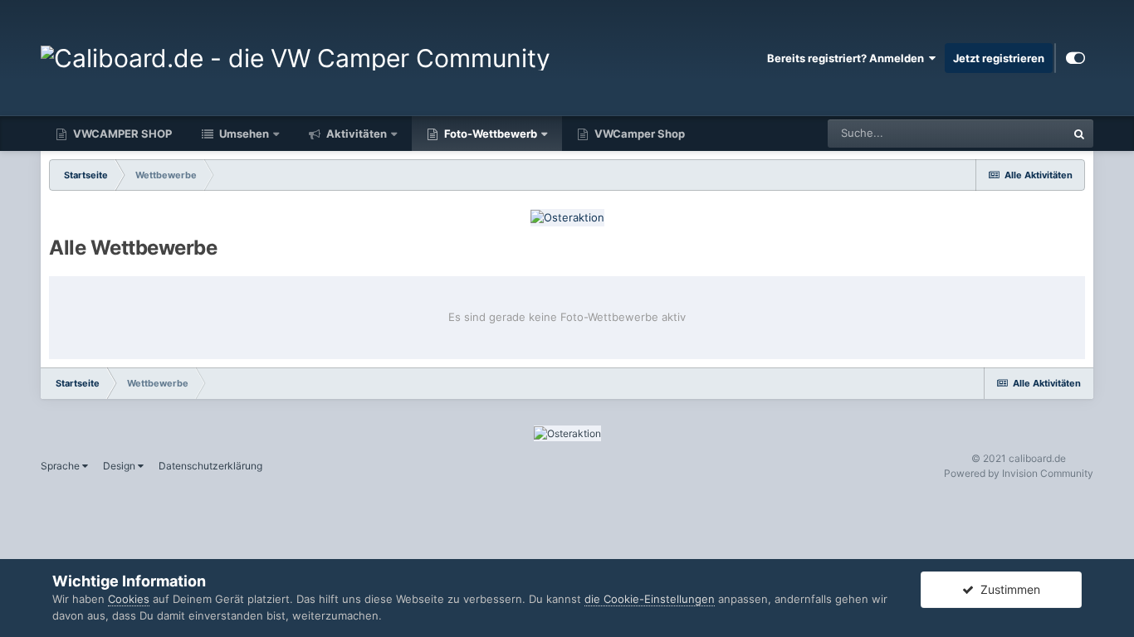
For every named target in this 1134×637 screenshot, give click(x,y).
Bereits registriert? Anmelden (848, 58)
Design (120, 466)
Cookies (128, 598)
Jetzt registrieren (998, 58)
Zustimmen (1007, 589)
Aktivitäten (355, 133)
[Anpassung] (1075, 58)
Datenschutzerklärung (210, 466)
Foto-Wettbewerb (489, 133)
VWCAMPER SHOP (121, 133)
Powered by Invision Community (1018, 473)
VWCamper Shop (638, 133)
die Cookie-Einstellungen (649, 598)
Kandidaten (1016, 133)
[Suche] (1079, 133)
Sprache (61, 466)
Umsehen (243, 133)
